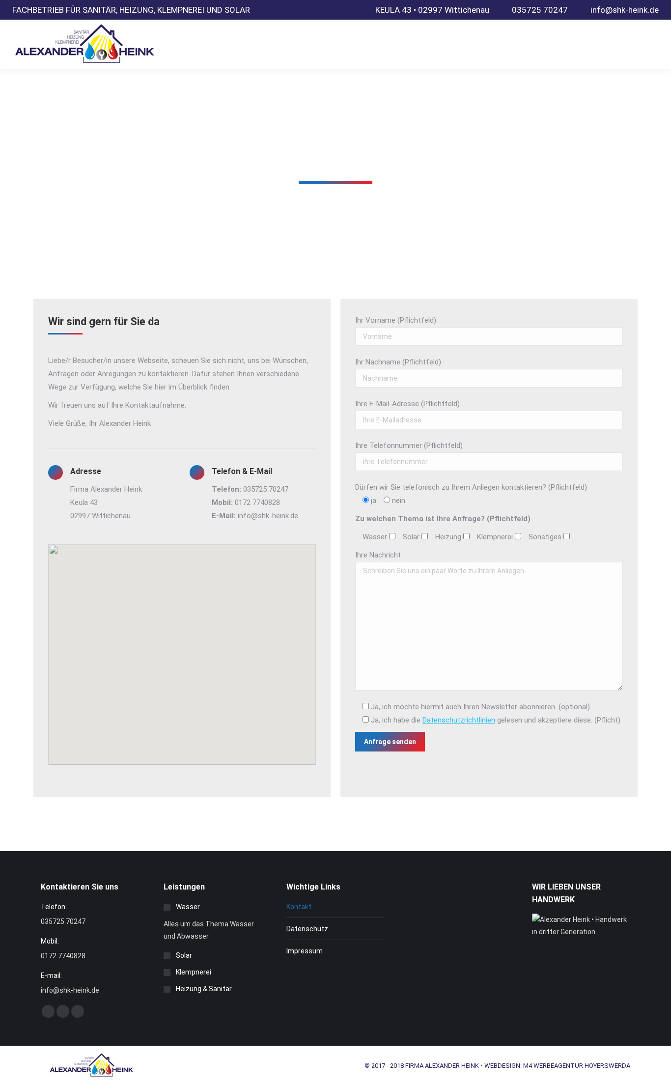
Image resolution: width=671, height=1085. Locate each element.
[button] (182, 649)
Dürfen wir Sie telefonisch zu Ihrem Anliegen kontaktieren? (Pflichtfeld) (471, 487)
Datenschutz (307, 929)
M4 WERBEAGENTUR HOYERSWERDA (576, 1065)
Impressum (304, 951)
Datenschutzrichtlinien (458, 720)
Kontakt (298, 907)
